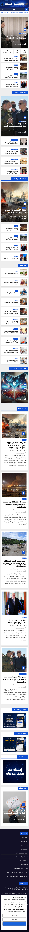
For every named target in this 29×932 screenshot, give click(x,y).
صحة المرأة (22, 808)
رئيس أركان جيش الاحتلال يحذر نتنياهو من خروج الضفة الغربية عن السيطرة (14, 126)
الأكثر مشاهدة (7, 52)
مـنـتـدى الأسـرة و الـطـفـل (21, 868)
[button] (2, 9)
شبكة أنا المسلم (13, 42)
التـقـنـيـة (24, 391)
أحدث (24, 52)
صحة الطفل (16, 309)
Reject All (14, 920)
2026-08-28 (22, 42)
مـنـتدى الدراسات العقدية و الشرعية (18, 876)
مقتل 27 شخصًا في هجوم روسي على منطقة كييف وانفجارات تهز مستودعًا (11, 60)
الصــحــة (25, 849)
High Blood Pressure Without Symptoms (11, 283)
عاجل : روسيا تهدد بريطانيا (11, 258)
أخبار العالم (16, 56)
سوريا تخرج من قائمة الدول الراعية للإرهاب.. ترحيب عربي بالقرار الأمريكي (12, 173)
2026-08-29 (22, 216)
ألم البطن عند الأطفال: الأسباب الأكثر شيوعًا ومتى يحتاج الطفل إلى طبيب (10, 342)
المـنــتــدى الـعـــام (23, 857)
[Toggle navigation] (14, 9)
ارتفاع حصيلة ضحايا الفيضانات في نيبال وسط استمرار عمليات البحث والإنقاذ (11, 78)
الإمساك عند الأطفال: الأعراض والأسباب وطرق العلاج (11, 323)
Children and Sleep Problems (11, 302)
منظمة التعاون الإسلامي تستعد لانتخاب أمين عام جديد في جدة (11, 163)
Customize (14, 916)
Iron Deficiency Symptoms (16, 38)
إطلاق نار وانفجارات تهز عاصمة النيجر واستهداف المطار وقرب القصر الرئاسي (11, 69)
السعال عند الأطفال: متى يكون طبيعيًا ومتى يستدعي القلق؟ (10, 333)
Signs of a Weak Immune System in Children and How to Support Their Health (10, 362)
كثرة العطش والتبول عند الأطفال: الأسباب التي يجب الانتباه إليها (11, 313)
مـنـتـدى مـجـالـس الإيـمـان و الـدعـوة (18, 872)
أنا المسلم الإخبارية (14, 4)
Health (24, 36)
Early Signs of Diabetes (12, 293)
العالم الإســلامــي (22, 121)
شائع (17, 52)
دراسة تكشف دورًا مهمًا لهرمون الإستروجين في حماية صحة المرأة (15, 813)
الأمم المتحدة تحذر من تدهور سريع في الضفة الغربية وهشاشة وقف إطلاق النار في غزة (12, 154)
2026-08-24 (20, 817)
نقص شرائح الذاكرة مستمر (15, 393)
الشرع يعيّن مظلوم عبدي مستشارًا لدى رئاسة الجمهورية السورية (11, 143)
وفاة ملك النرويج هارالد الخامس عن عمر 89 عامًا (11, 85)
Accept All (14, 924)
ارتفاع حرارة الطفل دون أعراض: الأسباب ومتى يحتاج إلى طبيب (10, 352)
